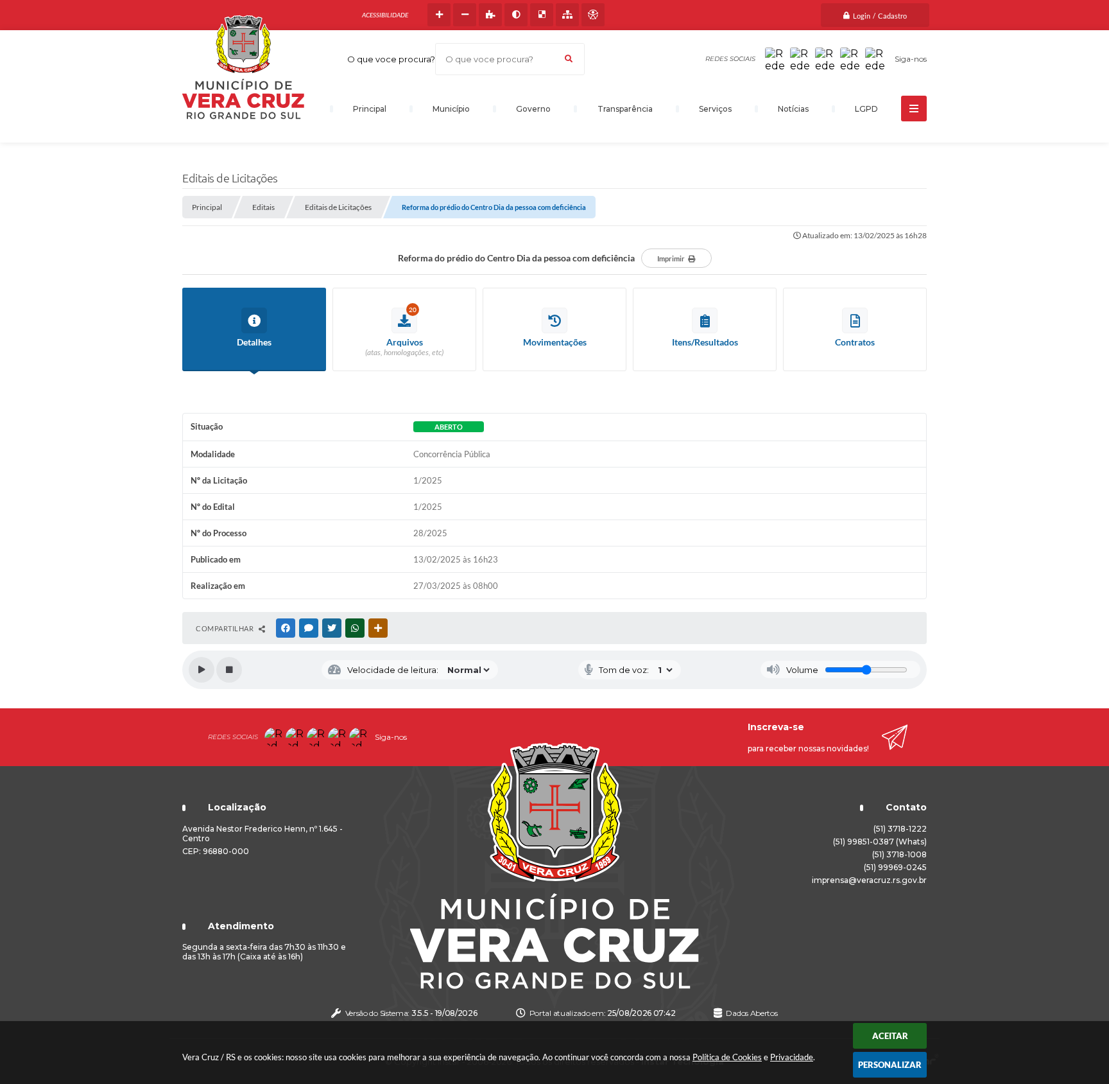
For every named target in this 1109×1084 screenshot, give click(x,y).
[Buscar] (568, 59)
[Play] (201, 670)
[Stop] (229, 670)
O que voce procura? (391, 59)
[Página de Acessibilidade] (593, 14)
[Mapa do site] (567, 14)
